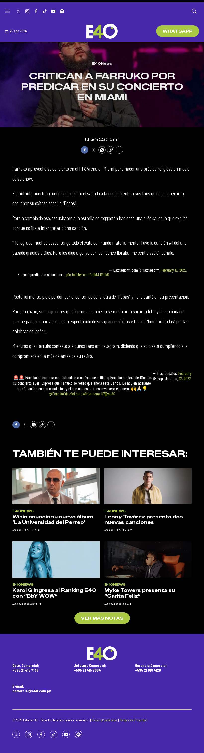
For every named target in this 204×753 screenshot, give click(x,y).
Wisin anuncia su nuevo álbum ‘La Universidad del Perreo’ (52, 519)
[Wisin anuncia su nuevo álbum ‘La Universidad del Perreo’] (56, 486)
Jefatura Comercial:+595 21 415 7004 (90, 667)
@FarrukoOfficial (62, 393)
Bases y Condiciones (104, 720)
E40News (102, 63)
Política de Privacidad (133, 720)
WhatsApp (178, 31)
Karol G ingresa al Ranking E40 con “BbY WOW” (54, 593)
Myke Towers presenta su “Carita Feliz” (139, 593)
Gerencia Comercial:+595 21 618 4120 (151, 667)
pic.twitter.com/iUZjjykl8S (95, 393)
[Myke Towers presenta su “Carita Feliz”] (148, 559)
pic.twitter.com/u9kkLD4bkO (87, 274)
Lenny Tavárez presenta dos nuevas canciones (143, 519)
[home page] (102, 31)
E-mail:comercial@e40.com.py (31, 688)
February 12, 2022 (173, 270)
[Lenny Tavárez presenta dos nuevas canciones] (148, 486)
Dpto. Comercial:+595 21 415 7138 (25, 667)
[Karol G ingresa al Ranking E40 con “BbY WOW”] (56, 559)
